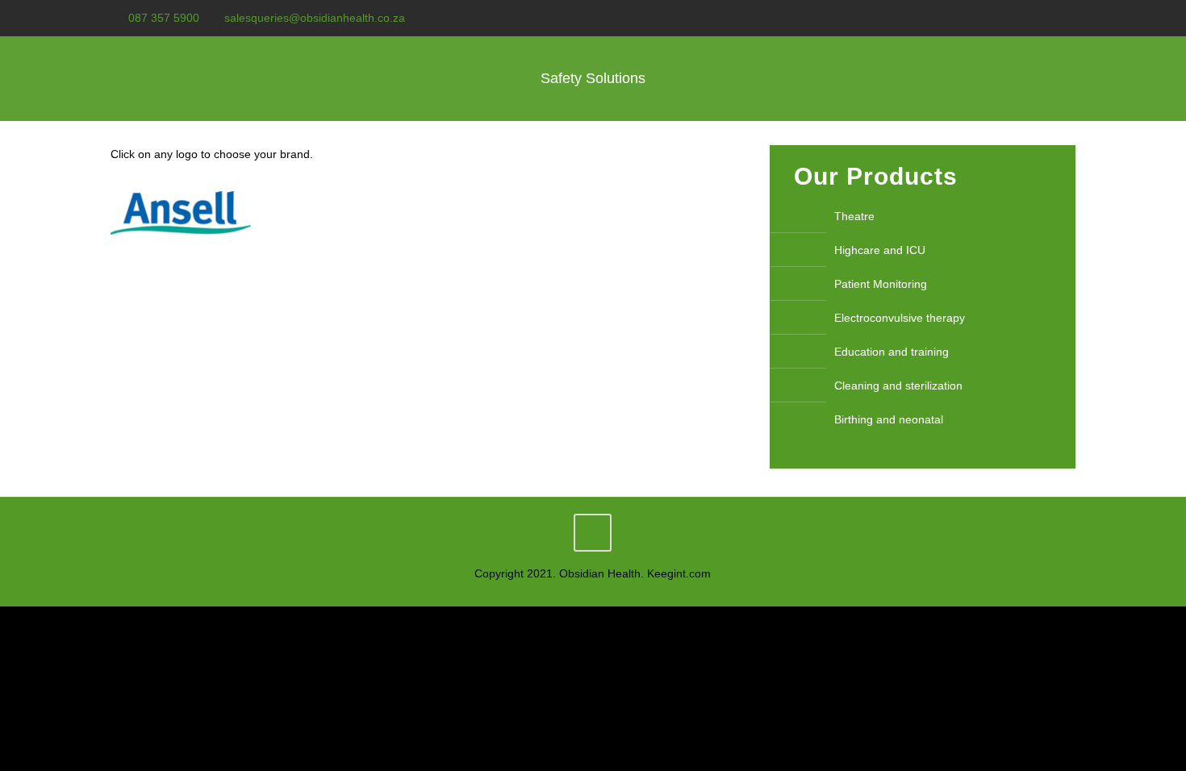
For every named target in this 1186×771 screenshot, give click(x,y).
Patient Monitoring (880, 283)
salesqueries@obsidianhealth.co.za (314, 17)
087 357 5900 (163, 17)
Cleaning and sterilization (898, 385)
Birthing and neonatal (888, 419)
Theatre (854, 216)
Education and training (891, 351)
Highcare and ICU (879, 250)
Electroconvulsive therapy (899, 317)
